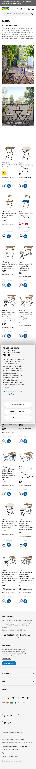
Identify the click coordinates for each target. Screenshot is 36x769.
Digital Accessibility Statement (10, 753)
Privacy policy (20, 739)
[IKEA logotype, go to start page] (5, 8)
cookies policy (8, 394)
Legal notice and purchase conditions (12, 732)
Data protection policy (8, 739)
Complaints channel (25, 746)
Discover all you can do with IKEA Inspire (14, 630)
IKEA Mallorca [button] (11, 716)
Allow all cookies (18, 405)
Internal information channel (9, 746)
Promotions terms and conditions (11, 743)
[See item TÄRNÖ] (9, 153)
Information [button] (6, 673)
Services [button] (5, 690)
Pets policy (15, 749)
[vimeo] (18, 697)
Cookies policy (6, 736)
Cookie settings (16, 736)
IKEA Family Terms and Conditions (11, 756)
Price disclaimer (27, 743)
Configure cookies (17, 411)
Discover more (6, 659)
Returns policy (6, 749)
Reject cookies (18, 418)
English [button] (9, 723)
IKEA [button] (3, 681)
